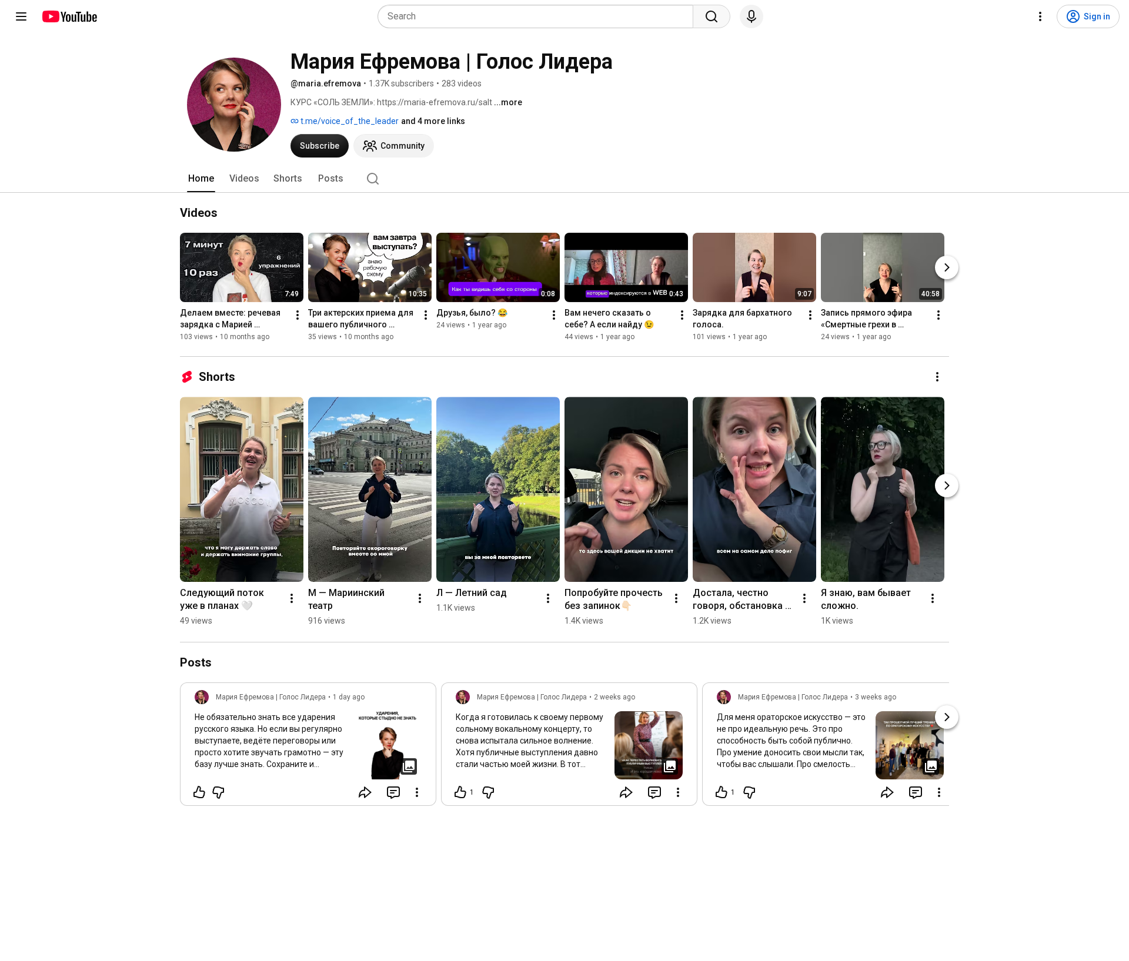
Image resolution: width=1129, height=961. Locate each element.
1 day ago (349, 697)
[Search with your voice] (751, 16)
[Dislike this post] (218, 792)
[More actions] (297, 315)
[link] (308, 747)
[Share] (365, 792)
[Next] (946, 267)
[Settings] (1040, 16)
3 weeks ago (875, 697)
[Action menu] (417, 792)
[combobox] (539, 16)
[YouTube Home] (69, 16)
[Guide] (21, 16)
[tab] (201, 179)
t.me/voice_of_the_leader (349, 121)
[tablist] (564, 179)
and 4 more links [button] (433, 121)
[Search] (711, 16)
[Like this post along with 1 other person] (460, 792)
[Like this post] (199, 792)
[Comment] (393, 792)
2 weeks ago (614, 697)
